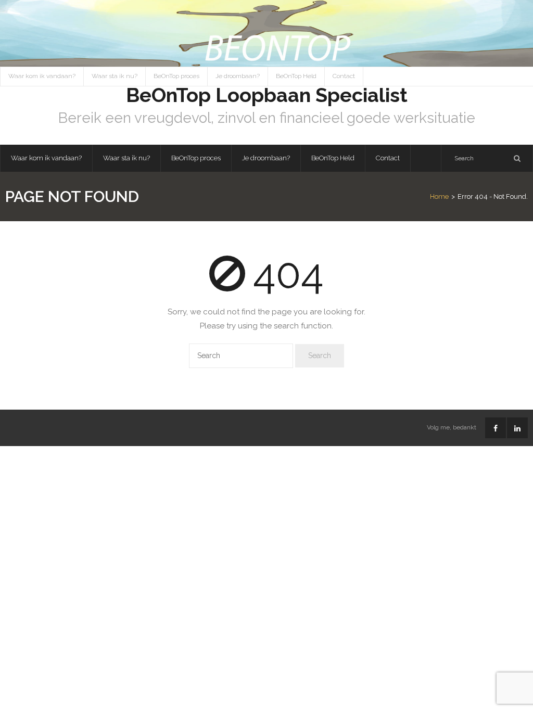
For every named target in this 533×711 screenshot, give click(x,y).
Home (439, 196)
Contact (344, 76)
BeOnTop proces (176, 76)
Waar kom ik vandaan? (41, 76)
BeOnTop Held (296, 76)
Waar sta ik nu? (114, 76)
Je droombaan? (237, 76)
